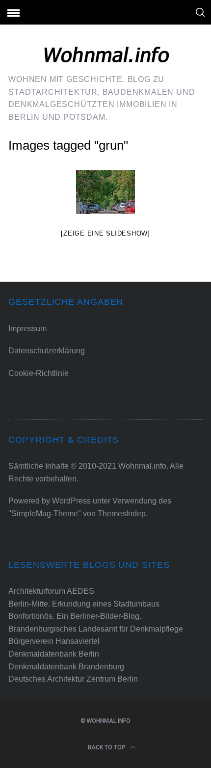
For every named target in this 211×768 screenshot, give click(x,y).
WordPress (71, 501)
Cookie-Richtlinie (38, 373)
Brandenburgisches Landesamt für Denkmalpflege (95, 629)
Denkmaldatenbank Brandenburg (66, 666)
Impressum (27, 328)
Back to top (107, 747)
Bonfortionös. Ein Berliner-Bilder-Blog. (74, 616)
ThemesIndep (122, 513)
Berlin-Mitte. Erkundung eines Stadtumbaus (83, 604)
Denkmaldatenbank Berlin (53, 654)
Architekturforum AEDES (51, 591)
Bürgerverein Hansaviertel (54, 641)
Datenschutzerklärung (46, 350)
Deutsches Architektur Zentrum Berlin (73, 679)
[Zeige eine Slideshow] (105, 233)
